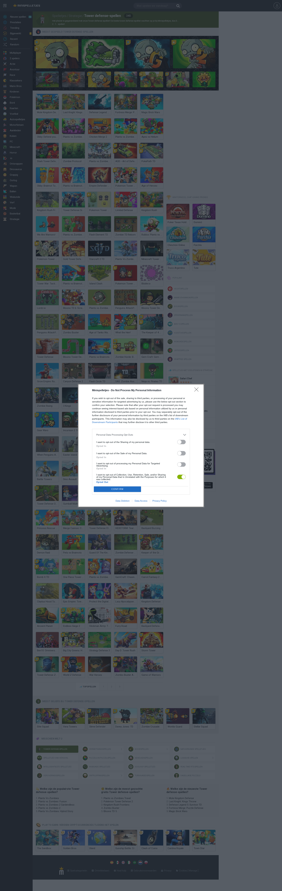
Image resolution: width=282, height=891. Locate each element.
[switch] (181, 442)
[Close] (197, 390)
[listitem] (141, 435)
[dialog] (141, 445)
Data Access (141, 500)
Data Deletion (123, 500)
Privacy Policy (159, 500)
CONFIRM (117, 489)
